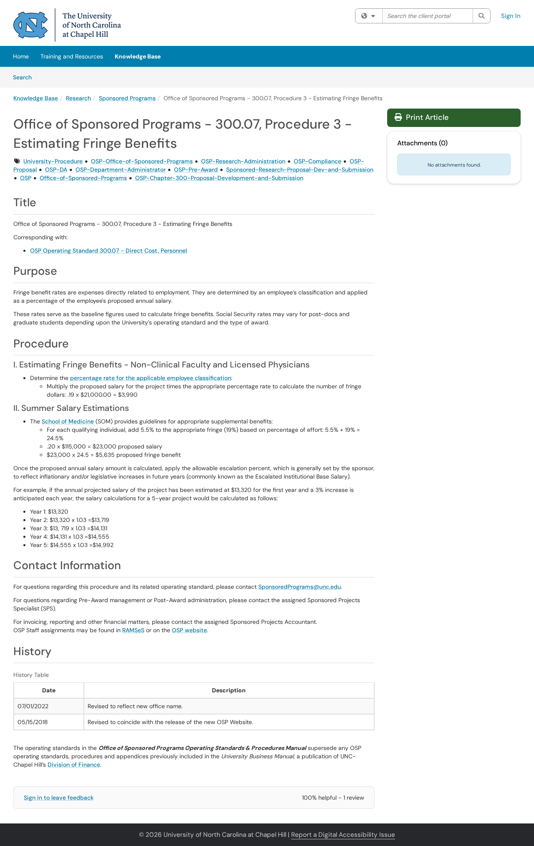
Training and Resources (71, 56)
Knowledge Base (138, 56)
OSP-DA (56, 169)
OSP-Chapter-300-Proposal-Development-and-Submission (219, 178)
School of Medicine (68, 421)
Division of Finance (74, 764)
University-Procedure (53, 161)
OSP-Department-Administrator (121, 169)
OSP (25, 178)
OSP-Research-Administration (243, 161)
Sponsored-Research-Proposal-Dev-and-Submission (299, 169)
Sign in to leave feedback (58, 797)
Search (25, 77)
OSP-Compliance (317, 161)
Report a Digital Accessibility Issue (343, 835)
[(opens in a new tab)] (67, 25)
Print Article (426, 117)
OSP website (189, 630)
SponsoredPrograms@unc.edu (299, 586)
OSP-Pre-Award (196, 169)
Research (78, 98)
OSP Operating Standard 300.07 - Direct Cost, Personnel (108, 250)
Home (21, 56)
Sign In (511, 16)
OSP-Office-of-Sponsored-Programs (142, 161)
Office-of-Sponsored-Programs (83, 178)
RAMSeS (133, 630)
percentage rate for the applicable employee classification (150, 378)
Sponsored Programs (127, 98)
